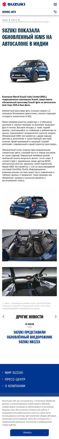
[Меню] (55, 4)
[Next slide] (56, 316)
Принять (27, 432)
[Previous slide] (3, 316)
